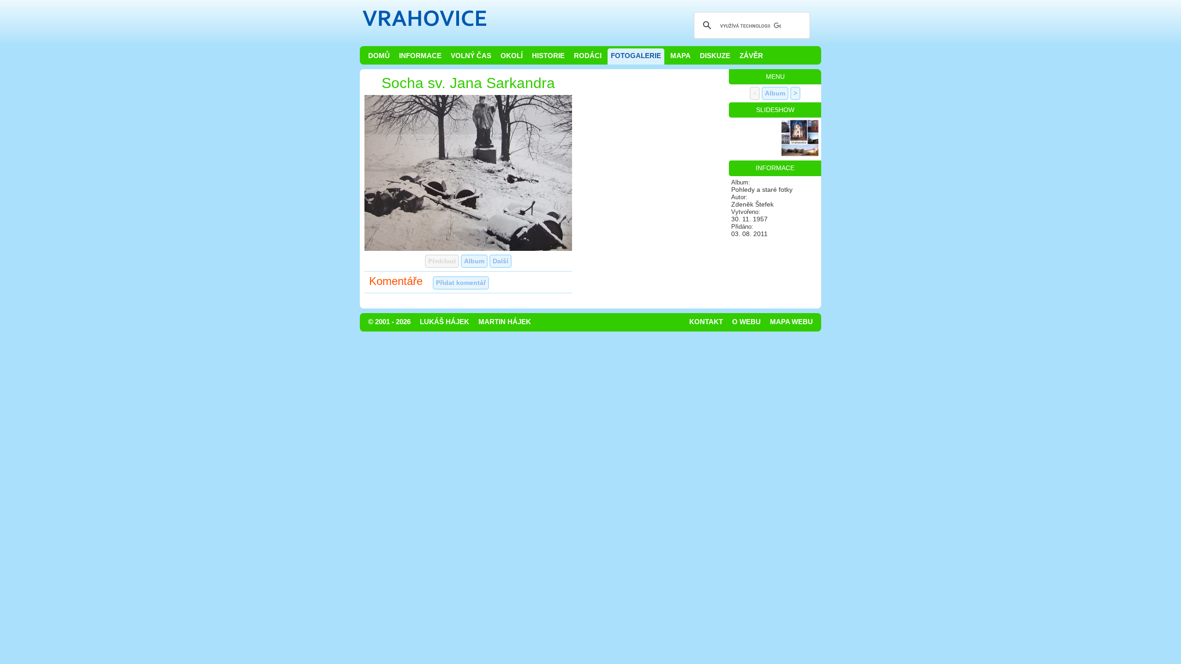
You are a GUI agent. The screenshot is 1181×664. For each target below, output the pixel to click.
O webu (746, 322)
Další (500, 261)
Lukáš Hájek (444, 322)
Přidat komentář (461, 282)
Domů (379, 55)
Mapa (680, 55)
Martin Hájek (504, 322)
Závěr (751, 55)
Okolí (512, 55)
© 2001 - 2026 (389, 322)
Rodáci (588, 55)
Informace (420, 55)
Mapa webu (791, 322)
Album (474, 261)
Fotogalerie (636, 55)
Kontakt (706, 322)
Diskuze (715, 55)
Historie (548, 55)
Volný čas (471, 55)
